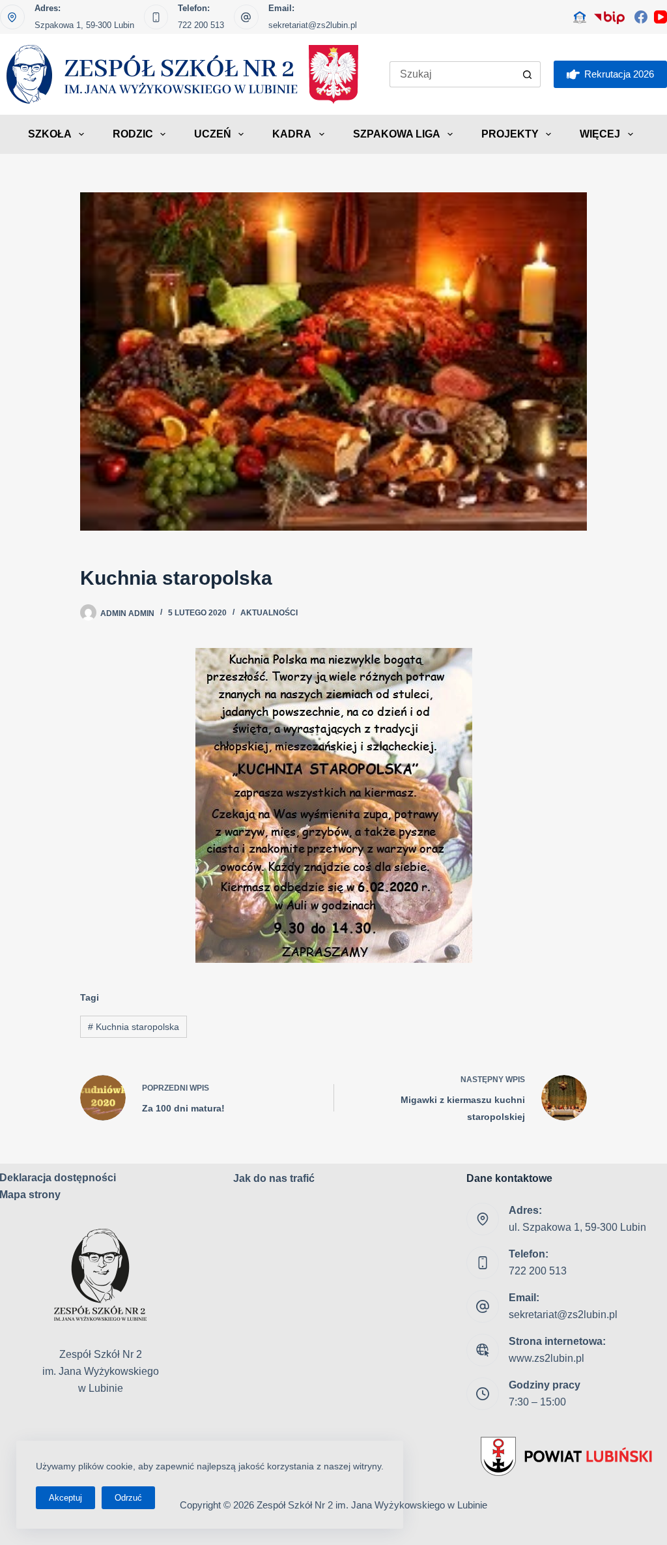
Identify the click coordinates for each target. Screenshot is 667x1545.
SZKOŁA (50, 134)
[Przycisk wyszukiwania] (528, 74)
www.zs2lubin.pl (546, 1358)
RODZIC (133, 134)
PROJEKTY (510, 134)
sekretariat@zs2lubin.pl (312, 25)
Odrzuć (128, 1498)
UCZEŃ (212, 134)
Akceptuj (65, 1498)
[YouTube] (660, 16)
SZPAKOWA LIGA (396, 134)
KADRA (291, 134)
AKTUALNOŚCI (269, 612)
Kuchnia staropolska (133, 1027)
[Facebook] (640, 16)
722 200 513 (201, 25)
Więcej (600, 134)
